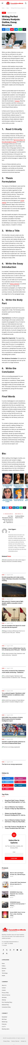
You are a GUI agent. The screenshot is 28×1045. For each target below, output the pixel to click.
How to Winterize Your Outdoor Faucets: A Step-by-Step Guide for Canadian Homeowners (15, 808)
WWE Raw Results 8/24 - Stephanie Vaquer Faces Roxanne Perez (19, 486)
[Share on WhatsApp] (20, 29)
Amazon (17, 101)
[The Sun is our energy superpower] (14, 753)
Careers (4, 990)
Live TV (4, 1026)
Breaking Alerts (5, 1029)
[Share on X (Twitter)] (8, 29)
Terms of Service (6, 995)
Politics (3, 966)
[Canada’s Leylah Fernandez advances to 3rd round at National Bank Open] (14, 730)
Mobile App (4, 1021)
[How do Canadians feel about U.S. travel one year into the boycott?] (14, 614)
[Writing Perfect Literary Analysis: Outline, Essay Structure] (14, 41)
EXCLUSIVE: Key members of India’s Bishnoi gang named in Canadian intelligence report (12, 719)
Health (3, 975)
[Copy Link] (24, 29)
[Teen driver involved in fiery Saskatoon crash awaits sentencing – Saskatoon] (14, 659)
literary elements (14, 283)
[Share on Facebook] (4, 29)
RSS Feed (4, 1019)
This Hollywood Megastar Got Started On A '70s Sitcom (7, 486)
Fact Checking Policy (7, 1002)
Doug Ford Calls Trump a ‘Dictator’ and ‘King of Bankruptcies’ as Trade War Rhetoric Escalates (15, 802)
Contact (4, 987)
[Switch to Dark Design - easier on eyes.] (26, 3)
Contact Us (23, 1041)
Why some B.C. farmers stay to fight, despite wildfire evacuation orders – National (12, 603)
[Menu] (2, 3)
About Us (4, 985)
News (4, 12)
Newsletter (4, 1017)
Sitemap (4, 999)
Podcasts (4, 1024)
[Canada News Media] (14, 3)
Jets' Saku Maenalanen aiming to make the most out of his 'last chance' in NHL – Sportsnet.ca (7, 519)
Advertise (4, 997)
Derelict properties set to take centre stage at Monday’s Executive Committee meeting (13, 578)
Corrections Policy (6, 1007)
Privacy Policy (5, 992)
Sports (3, 970)
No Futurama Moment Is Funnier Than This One (19, 500)
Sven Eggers (12, 529)
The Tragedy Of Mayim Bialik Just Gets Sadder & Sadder (7, 500)
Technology (5, 973)
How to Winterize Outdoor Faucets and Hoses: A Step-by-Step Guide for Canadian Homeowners (15, 821)
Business (4, 968)
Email (14, 852)
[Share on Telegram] (16, 29)
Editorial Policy (5, 1004)
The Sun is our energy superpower (12, 764)
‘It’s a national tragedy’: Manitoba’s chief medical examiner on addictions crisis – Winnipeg (13, 694)
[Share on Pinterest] (12, 29)
